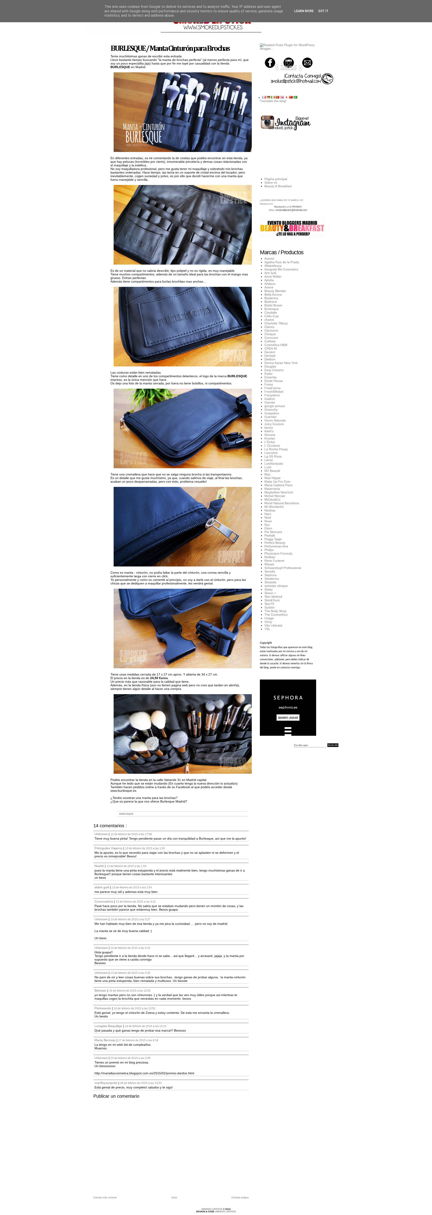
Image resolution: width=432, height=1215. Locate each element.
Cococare (271, 337)
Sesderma (271, 578)
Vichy (268, 622)
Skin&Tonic (272, 600)
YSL (267, 629)
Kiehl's (269, 431)
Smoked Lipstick (212, 1209)
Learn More (304, 11)
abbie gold (102, 887)
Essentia (270, 377)
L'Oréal (269, 442)
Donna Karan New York (281, 363)
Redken (269, 557)
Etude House (273, 381)
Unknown (101, 834)
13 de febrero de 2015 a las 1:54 (126, 866)
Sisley (268, 589)
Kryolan (269, 438)
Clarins (269, 327)
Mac (267, 474)
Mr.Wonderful (274, 506)
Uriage (269, 618)
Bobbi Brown (273, 305)
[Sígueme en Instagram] (289, 63)
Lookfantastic (273, 463)
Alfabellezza (272, 266)
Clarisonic (271, 330)
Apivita (269, 280)
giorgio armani (274, 406)
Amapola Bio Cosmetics (281, 269)
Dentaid (269, 355)
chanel (269, 319)
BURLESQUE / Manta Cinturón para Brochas (170, 49)
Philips (269, 550)
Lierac (268, 460)
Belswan (100, 990)
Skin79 (269, 604)
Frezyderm (272, 395)
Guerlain (270, 417)
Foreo (268, 384)
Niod (267, 517)
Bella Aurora (273, 294)
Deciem (269, 352)
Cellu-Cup (271, 316)
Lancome (271, 453)
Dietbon (269, 359)
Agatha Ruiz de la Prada (281, 262)
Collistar (270, 341)
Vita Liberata (273, 625)
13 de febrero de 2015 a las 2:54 (132, 887)
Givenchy (271, 409)
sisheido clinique (276, 586)
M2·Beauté (272, 471)
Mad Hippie (272, 478)
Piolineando (103, 1008)
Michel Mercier (274, 496)
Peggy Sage (273, 539)
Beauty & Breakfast (278, 186)
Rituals (269, 564)
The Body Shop (275, 611)
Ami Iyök (270, 273)
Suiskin (269, 607)
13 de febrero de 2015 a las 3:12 (136, 901)
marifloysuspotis (106, 1083)
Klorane (269, 435)
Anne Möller (272, 276)
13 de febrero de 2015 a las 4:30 (130, 972)
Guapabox (271, 413)
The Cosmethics (276, 614)
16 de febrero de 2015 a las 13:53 (134, 1008)
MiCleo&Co (272, 499)
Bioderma (271, 298)
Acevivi (269, 258)
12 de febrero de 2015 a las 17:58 (131, 834)
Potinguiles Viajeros (108, 848)
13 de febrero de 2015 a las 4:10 (130, 947)
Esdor (268, 373)
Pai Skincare (273, 532)
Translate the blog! (273, 101)
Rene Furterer (274, 560)
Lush (267, 467)
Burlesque (126, 814)
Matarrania (272, 488)
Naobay (269, 510)
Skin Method (273, 596)
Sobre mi (270, 182)
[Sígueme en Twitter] (270, 63)
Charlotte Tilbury (276, 323)
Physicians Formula (278, 553)
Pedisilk (269, 535)
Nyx (267, 524)
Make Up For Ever (277, 481)
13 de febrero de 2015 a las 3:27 (130, 919)
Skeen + (270, 593)
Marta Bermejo (105, 1040)
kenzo (268, 427)
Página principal (275, 179)
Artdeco (269, 283)
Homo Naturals (275, 420)
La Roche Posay (276, 449)
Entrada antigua (240, 1197)
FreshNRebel (273, 391)
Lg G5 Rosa (272, 456)
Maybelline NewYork (278, 492)
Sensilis (269, 571)
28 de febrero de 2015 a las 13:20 (141, 1082)
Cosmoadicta (104, 901)
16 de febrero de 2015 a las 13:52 (130, 990)
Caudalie (270, 312)
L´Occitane (272, 445)
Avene (268, 287)
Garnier (269, 402)
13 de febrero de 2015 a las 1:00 (145, 848)
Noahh (99, 866)
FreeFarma (272, 388)
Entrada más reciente (105, 1197)
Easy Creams (274, 370)
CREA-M (270, 348)
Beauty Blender (275, 291)
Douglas (270, 366)
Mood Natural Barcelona (281, 503)
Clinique (270, 334)
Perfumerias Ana (276, 546)
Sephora (270, 575)
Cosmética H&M (275, 345)
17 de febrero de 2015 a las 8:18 (138, 1040)
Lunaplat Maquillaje (108, 1026)
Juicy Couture (274, 424)
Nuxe (268, 521)
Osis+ (268, 528)
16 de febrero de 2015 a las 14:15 (145, 1026)
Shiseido (270, 582)
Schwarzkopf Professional (282, 568)
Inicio (174, 1197)
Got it (323, 11)
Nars (267, 514)
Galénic (269, 399)
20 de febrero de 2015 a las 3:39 (130, 1058)
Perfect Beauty (274, 542)
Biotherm (270, 301)
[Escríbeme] (307, 63)
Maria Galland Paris (278, 485)
